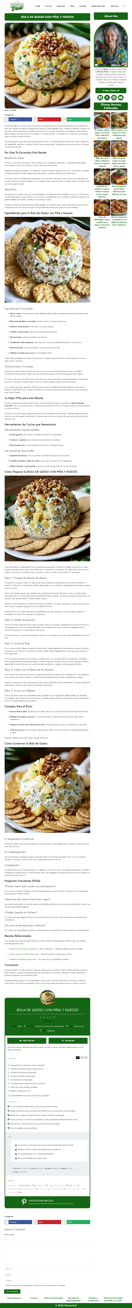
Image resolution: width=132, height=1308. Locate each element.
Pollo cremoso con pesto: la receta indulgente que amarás (119, 134)
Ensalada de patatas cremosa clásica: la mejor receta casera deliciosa (102, 191)
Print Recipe (28, 1040)
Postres (82, 6)
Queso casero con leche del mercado (24, 954)
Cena (72, 6)
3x (86, 1058)
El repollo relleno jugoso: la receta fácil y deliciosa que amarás (102, 134)
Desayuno (61, 6)
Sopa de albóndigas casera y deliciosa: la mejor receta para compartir (102, 222)
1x (77, 1058)
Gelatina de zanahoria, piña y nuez (23, 959)
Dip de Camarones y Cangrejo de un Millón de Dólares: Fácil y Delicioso (119, 221)
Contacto (114, 6)
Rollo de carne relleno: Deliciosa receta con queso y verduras (102, 162)
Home (38, 6)
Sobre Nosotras (98, 6)
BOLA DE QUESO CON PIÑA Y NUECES (47, 17)
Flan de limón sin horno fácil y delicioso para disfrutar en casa (119, 190)
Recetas (48, 6)
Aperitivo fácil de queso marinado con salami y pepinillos (31, 949)
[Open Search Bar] (124, 6)
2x (82, 1058)
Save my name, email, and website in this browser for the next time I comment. (35, 1285)
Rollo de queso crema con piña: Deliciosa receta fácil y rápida (119, 162)
